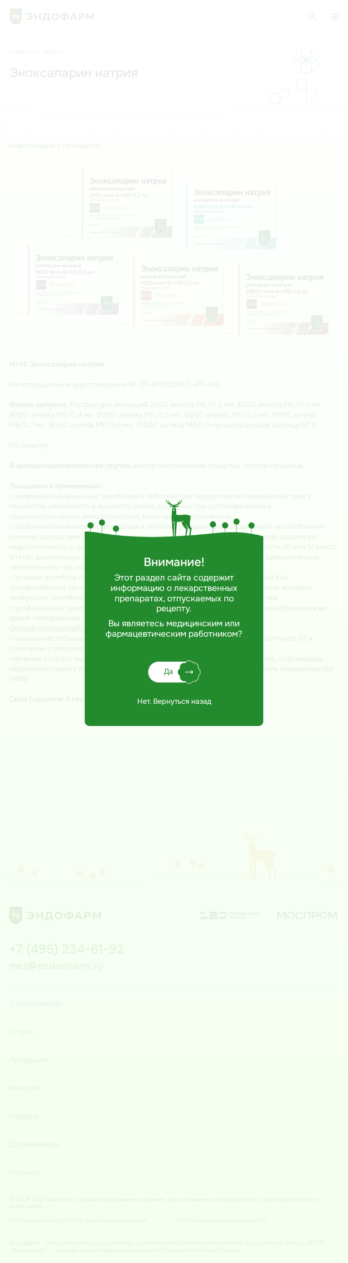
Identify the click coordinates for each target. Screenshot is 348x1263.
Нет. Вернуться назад (174, 701)
